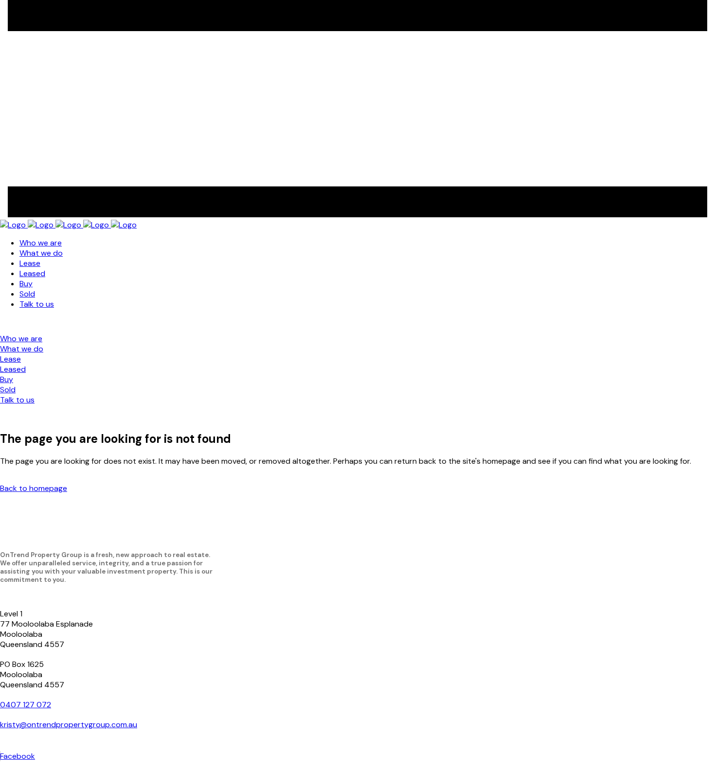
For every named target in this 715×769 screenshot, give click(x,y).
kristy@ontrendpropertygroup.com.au (68, 724)
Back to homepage (33, 488)
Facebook (17, 756)
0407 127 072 (25, 704)
